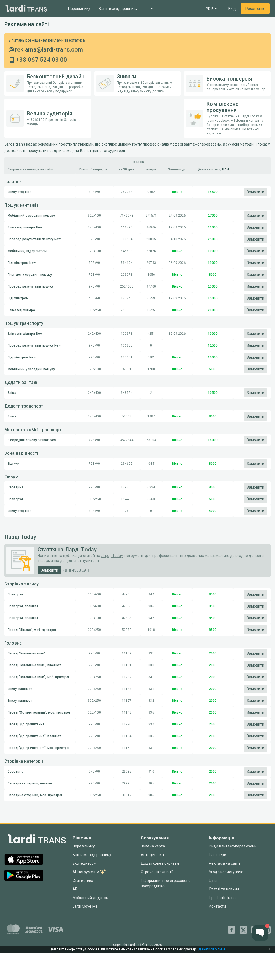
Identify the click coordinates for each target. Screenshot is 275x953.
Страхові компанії (157, 872)
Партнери (217, 855)
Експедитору (84, 863)
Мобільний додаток (90, 898)
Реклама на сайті (224, 863)
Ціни (213, 880)
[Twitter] (243, 930)
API (75, 889)
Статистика (83, 880)
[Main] (26, 9)
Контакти (217, 906)
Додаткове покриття (160, 863)
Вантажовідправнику (118, 8)
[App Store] (23, 860)
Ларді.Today (112, 556)
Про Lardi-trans (222, 898)
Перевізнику (79, 8)
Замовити (255, 192)
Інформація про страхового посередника (165, 883)
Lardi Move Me (85, 906)
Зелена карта (153, 846)
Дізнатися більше (211, 949)
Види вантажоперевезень (232, 846)
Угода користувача (226, 872)
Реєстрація (255, 8)
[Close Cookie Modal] (269, 949)
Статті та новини (224, 889)
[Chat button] (260, 933)
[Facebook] (231, 930)
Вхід (232, 8)
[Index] (37, 840)
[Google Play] (23, 876)
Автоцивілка (152, 855)
